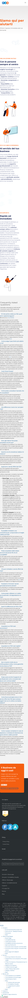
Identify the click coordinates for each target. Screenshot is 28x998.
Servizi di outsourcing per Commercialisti (15, 946)
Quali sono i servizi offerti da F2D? (11, 466)
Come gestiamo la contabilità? (13, 975)
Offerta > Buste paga (7, 880)
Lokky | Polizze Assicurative (12, 968)
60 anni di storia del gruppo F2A (13, 929)
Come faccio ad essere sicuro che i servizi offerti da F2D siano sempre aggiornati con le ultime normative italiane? (11, 700)
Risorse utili (5, 974)
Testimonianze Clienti (10, 979)
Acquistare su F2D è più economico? (8, 627)
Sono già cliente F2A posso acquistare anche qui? (9, 441)
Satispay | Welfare (9, 970)
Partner (4, 891)
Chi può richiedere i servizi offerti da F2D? (11, 570)
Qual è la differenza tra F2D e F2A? (11, 606)
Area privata (6, 992)
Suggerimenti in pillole (14, 986)
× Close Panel (4, 997)
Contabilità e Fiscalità (13, 984)
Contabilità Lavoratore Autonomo (14, 943)
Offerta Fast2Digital (8, 936)
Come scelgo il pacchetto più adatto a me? (12, 342)
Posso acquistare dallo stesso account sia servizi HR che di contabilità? (9, 552)
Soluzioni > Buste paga (8, 874)
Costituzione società (10, 941)
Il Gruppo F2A (5, 888)
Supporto (4, 885)
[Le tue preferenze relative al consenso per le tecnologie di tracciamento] (2, 996)
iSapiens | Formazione (10, 965)
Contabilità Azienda (10, 940)
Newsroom (8, 933)
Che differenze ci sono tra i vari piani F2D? (11, 408)
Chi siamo (5, 928)
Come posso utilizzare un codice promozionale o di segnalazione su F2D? (10, 595)
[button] (12, 315)
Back (6, 934)
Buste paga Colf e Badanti (12, 951)
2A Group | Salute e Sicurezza (13, 957)
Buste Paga (8, 938)
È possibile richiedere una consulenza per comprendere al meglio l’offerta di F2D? (12, 532)
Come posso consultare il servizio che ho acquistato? (12, 392)
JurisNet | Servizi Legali (11, 967)
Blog (3, 894)
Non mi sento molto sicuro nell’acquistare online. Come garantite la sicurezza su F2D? (11, 664)
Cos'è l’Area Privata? (7, 371)
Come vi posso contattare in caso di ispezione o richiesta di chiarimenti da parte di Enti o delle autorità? (11, 732)
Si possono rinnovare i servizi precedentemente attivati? (9, 584)
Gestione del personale (14, 982)
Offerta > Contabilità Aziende (9, 883)
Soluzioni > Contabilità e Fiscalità (10, 877)
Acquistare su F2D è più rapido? (11, 646)
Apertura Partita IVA (10, 945)
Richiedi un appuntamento (10, 994)
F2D (2, 925)
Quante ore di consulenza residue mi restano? (12, 453)
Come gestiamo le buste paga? (13, 977)
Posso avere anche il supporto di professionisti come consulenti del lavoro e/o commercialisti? (10, 679)
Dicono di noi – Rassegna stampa (13, 931)
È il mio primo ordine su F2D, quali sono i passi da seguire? (11, 315)
